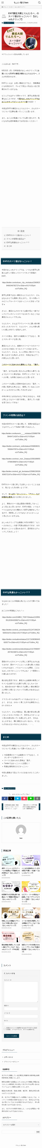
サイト (6, 1020)
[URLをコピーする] (37, 798)
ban (21, 838)
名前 (6, 1005)
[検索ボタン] (39, 2)
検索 (38, 1132)
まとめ (9, 246)
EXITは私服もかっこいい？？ (18, 242)
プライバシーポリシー (11, 1062)
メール (7, 1013)
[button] (5, 798)
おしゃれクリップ (9, 22)
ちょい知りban (21, 3)
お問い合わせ (8, 1057)
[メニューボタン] (2, 2)
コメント (7, 980)
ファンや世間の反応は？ (16, 239)
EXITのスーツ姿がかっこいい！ (19, 235)
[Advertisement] (21, 148)
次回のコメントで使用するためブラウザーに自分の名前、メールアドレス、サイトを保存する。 (21, 1028)
